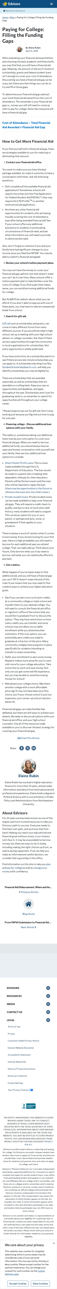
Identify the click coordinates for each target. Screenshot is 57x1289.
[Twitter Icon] (27, 748)
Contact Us (14, 1012)
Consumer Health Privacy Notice (23, 1040)
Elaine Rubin (35, 47)
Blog (12, 17)
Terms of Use (14, 1026)
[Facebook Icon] (21, 748)
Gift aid (6, 323)
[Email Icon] (33, 748)
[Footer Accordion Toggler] (48, 988)
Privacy (11, 1033)
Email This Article (29, 738)
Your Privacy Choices (18, 1090)
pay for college (14, 867)
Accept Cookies (17, 1283)
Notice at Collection (17, 1076)
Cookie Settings (15, 1083)
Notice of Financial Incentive (21, 1069)
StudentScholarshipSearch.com (19, 367)
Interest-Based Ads (17, 1061)
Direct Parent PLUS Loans (19, 462)
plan (48, 864)
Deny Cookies (40, 1283)
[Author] (19, 48)
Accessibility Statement (19, 1054)
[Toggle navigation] (51, 4)
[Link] (28, 1105)
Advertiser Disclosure (15, 11)
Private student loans (16, 496)
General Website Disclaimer (21, 1047)
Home (5, 17)
